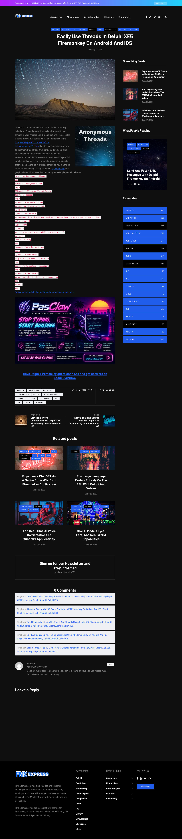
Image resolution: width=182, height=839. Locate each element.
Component (35, 451)
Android (55, 29)
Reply (110, 664)
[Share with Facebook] (100, 390)
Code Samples (91, 17)
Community (124, 17)
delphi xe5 (22, 398)
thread (28, 402)
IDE (145, 271)
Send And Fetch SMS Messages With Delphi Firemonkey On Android (143, 174)
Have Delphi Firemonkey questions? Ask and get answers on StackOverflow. (65, 376)
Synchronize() (58, 168)
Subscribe (145, 787)
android (20, 390)
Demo (100, 29)
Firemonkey (73, 17)
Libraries (109, 17)
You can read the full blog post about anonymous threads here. (44, 292)
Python (145, 317)
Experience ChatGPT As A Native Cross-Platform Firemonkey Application (39, 480)
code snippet (23, 394)
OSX (126, 29)
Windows (134, 29)
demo (33, 398)
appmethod (48, 390)
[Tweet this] (103, 390)
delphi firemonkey (52, 394)
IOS (120, 29)
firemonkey (45, 398)
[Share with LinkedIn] (106, 390)
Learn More (160, 3)
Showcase (24, 459)
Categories (56, 17)
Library (84, 451)
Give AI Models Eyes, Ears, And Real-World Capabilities (91, 535)
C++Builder (145, 226)
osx (18, 402)
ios (56, 398)
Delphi (92, 29)
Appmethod (67, 29)
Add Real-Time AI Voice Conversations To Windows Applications (39, 535)
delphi (36, 394)
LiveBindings (145, 301)
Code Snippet (80, 29)
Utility (145, 332)
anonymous (34, 390)
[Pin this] (110, 390)
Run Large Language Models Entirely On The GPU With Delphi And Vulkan (91, 482)
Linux (41, 455)
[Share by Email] (113, 390)
